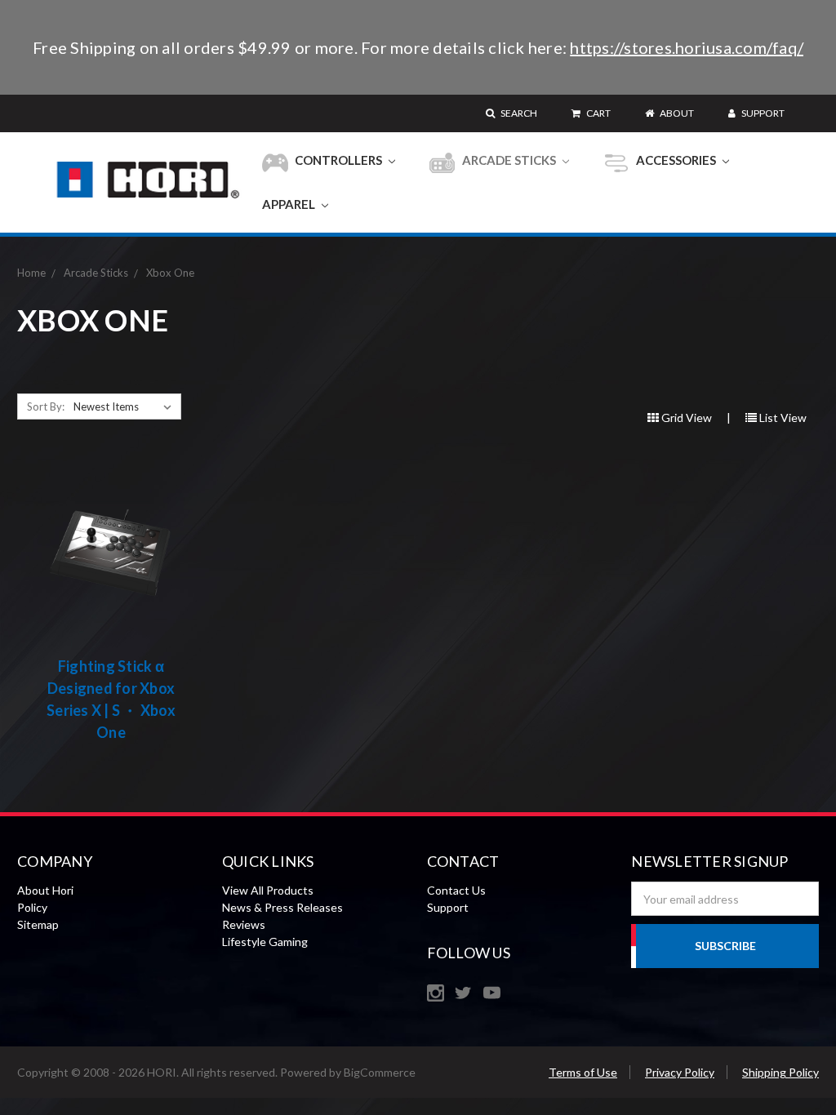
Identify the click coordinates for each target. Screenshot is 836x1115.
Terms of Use (583, 1072)
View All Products (268, 890)
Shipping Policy (780, 1072)
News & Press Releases (282, 907)
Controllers (338, 160)
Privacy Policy (679, 1072)
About (676, 113)
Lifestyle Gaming (265, 941)
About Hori (45, 890)
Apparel (290, 204)
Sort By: (45, 406)
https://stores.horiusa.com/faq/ (686, 47)
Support (762, 113)
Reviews (243, 924)
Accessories (676, 160)
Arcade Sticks (509, 160)
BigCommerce (380, 1072)
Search (518, 113)
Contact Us (456, 890)
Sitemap (38, 924)
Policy (32, 907)
